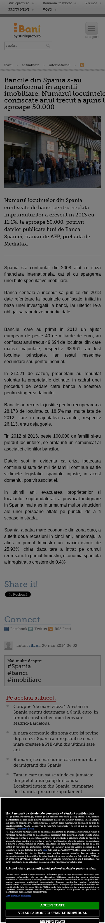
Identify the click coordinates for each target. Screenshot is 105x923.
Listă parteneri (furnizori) (18, 896)
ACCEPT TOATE (52, 905)
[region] (52, 860)
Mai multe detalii (25, 829)
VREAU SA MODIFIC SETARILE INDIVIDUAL (52, 913)
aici (44, 850)
